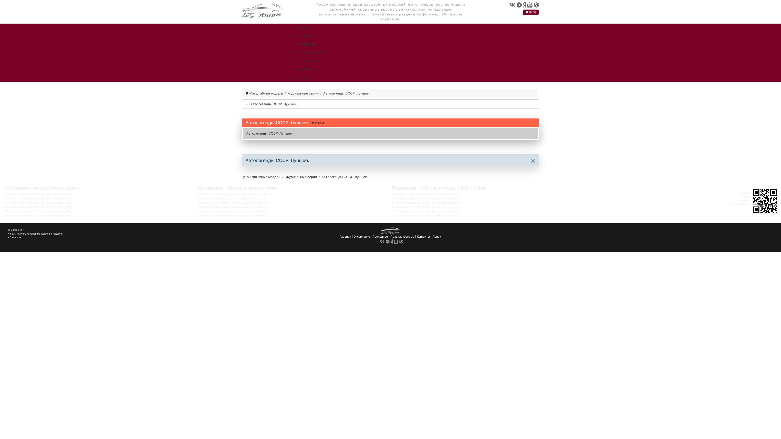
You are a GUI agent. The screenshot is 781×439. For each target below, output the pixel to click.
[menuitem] (303, 27)
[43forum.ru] (262, 10)
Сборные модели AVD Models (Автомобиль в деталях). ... (428, 194)
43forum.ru (743, 192)
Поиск (437, 236)
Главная (345, 236)
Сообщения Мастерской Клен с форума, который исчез (234, 202)
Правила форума (402, 236)
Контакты (423, 236)
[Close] (533, 161)
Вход (532, 12)
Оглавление (362, 236)
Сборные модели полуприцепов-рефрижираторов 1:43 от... (236, 194)
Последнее (380, 236)
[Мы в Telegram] (519, 5)
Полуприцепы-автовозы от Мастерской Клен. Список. (233, 198)
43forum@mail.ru (740, 203)
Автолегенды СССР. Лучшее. (277, 122)
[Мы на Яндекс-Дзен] (524, 5)
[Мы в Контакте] (512, 5)
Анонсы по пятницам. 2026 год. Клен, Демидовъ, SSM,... (40, 194)
